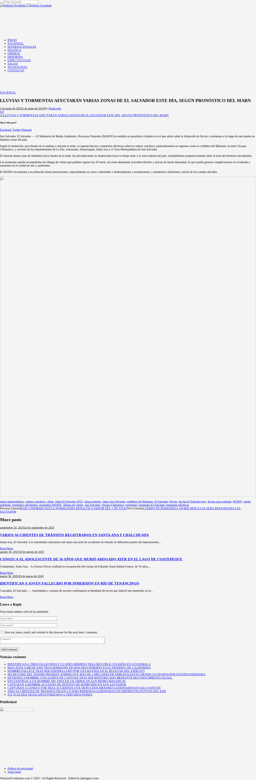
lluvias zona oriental (219, 501)
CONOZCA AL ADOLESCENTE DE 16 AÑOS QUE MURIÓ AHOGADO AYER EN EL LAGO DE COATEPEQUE (91, 559)
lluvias (173, 501)
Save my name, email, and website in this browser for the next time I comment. (51, 632)
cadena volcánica (35, 501)
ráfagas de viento (73, 505)
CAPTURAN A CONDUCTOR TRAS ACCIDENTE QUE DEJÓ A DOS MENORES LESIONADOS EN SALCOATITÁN (84, 687)
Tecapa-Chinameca (113, 505)
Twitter (16, 129)
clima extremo (92, 501)
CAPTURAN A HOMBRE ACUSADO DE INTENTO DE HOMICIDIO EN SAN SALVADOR (66, 684)
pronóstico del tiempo (25, 505)
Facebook (6, 129)
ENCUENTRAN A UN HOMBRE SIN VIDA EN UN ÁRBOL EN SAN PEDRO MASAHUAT (66, 681)
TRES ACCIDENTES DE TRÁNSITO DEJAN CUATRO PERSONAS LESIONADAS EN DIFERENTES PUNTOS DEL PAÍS (86, 691)
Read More (6, 548)
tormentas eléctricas (177, 505)
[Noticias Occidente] (26, 5)
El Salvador (161, 501)
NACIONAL (8, 92)
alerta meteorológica (12, 501)
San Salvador (92, 505)
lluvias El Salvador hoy (192, 501)
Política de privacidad (20, 768)
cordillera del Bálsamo (140, 501)
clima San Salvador (113, 501)
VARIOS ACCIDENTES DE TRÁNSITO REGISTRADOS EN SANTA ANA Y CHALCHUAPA (74, 535)
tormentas (131, 505)
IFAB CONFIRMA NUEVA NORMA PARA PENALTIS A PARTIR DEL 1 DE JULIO (73, 508)
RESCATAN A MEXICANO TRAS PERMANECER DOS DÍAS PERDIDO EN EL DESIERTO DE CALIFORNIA (79, 667)
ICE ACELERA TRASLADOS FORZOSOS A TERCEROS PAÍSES (49, 694)
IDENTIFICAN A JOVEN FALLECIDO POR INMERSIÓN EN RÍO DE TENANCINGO (69, 583)
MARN (237, 501)
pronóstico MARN (50, 505)
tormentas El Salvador (152, 505)
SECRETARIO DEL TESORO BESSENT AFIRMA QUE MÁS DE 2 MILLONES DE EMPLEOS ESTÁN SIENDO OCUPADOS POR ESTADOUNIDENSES (106, 674)
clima (50, 501)
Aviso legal (14, 771)
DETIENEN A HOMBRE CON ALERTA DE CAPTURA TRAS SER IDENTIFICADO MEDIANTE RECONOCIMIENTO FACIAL (89, 677)
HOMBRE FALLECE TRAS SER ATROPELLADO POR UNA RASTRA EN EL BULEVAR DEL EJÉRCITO (76, 671)
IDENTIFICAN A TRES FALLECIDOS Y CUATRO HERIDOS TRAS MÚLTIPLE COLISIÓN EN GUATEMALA (79, 664)
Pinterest (27, 129)
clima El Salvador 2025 (69, 501)
